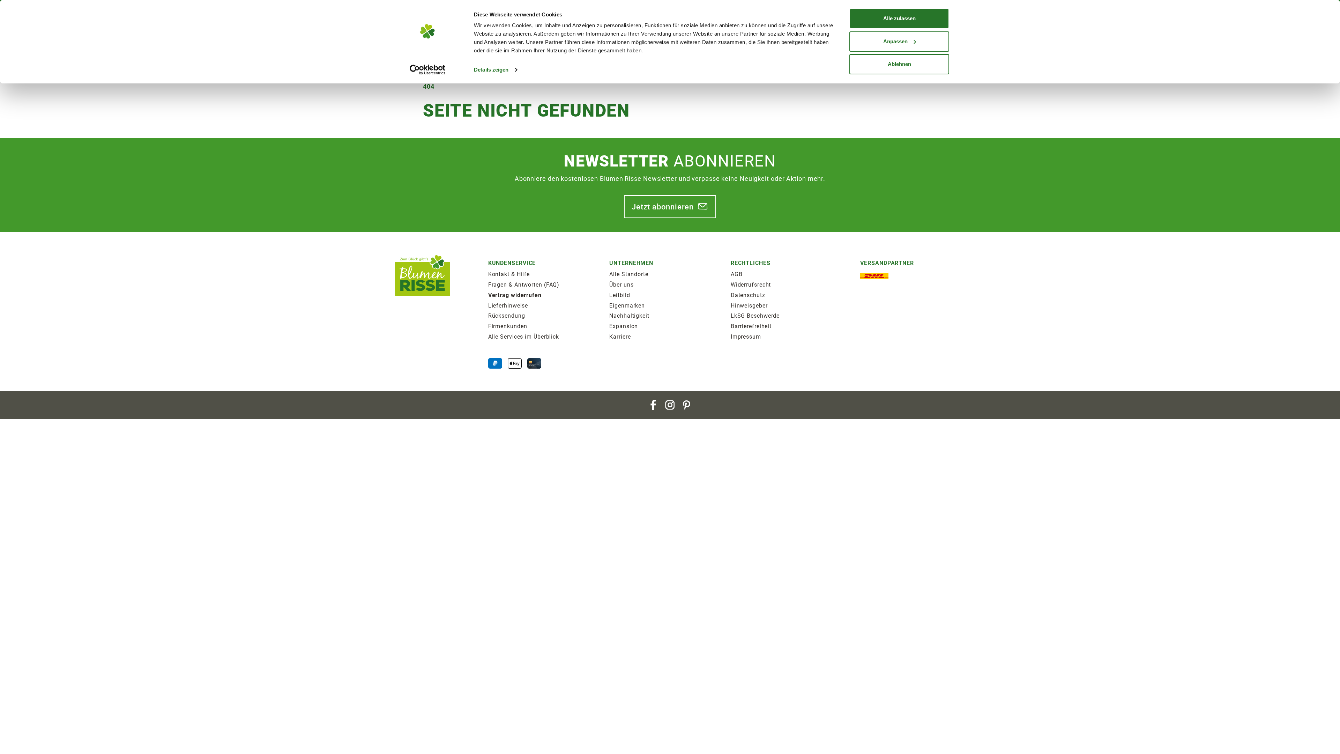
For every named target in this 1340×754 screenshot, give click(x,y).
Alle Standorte (628, 274)
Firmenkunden (507, 326)
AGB (737, 274)
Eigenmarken (627, 305)
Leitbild (619, 295)
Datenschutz (748, 295)
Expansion (623, 326)
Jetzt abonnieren (663, 206)
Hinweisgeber (749, 305)
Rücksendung (506, 315)
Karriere (620, 336)
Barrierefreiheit (751, 326)
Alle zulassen (899, 18)
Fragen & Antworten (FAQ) (524, 284)
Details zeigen (491, 70)
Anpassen (895, 41)
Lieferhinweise (508, 305)
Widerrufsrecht (751, 284)
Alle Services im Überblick (523, 336)
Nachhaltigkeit (629, 315)
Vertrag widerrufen (515, 295)
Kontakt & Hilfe (509, 274)
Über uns (621, 284)
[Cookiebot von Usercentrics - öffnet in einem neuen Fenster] (427, 70)
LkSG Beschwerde (755, 315)
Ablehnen (899, 64)
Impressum (746, 336)
